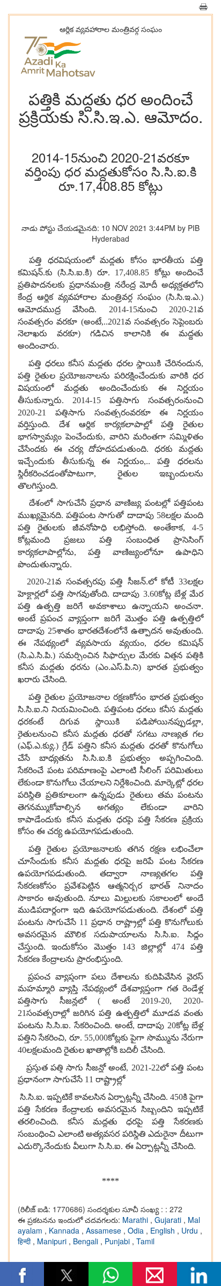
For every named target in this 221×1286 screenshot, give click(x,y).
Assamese (104, 1230)
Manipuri (53, 1241)
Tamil (145, 1241)
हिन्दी (25, 1241)
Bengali (86, 1241)
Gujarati (168, 1219)
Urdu (190, 1230)
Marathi (136, 1219)
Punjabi (118, 1241)
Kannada (65, 1230)
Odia (137, 1230)
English (163, 1230)
